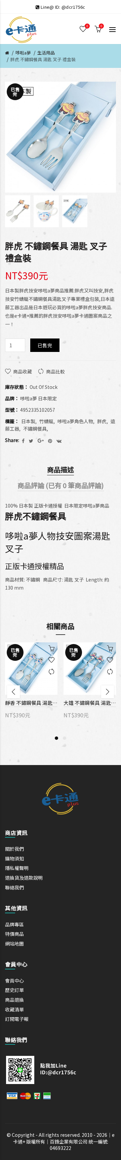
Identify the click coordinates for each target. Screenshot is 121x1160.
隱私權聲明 (17, 868)
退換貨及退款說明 (24, 877)
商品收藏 (22, 371)
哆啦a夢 (23, 52)
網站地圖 (14, 943)
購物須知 (14, 858)
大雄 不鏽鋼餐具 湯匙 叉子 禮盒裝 (90, 702)
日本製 (28, 421)
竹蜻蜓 (46, 421)
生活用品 (46, 52)
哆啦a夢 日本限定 (38, 398)
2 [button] (64, 738)
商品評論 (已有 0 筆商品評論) (60, 485)
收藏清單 (14, 1009)
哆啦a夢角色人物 (75, 421)
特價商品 (14, 933)
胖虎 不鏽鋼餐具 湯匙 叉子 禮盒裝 (43, 59)
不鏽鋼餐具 (35, 428)
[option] (17, 211)
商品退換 (14, 999)
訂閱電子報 (17, 1018)
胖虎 (102, 421)
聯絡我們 (14, 887)
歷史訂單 (14, 990)
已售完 (45, 345)
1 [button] (56, 738)
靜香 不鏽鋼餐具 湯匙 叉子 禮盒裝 (31, 702)
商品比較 (55, 371)
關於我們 (14, 848)
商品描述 (60, 469)
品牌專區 (14, 924)
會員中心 (14, 980)
